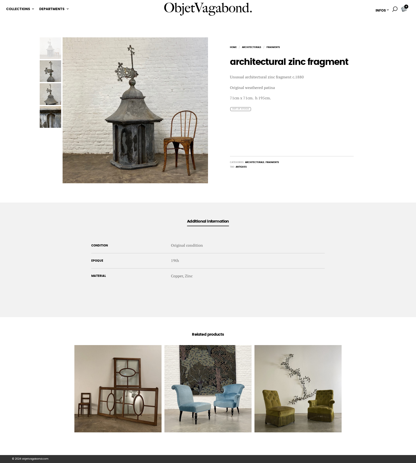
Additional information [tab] (208, 221)
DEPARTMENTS (52, 9)
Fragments (273, 47)
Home (233, 47)
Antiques (241, 167)
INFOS (381, 10)
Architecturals (251, 47)
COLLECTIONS (18, 9)
